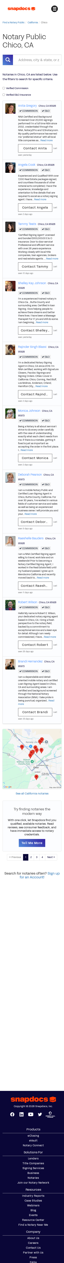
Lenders (33, 1158)
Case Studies (33, 1200)
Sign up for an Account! (40, 875)
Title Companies (33, 1163)
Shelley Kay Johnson (32, 283)
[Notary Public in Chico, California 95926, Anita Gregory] (10, 108)
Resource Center (33, 1220)
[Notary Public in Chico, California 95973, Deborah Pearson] (10, 477)
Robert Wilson (27, 602)
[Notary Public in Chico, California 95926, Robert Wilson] (10, 605)
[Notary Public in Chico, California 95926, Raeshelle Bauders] (10, 541)
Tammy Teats (27, 224)
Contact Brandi (35, 712)
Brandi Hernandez (30, 661)
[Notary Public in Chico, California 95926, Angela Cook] (10, 168)
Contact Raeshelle (36, 586)
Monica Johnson (29, 411)
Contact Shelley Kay (36, 330)
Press (33, 1257)
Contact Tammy (35, 266)
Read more (46, 140)
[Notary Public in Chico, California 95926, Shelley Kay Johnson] (10, 286)
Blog (33, 1210)
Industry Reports (33, 1195)
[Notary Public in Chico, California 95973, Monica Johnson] (10, 413)
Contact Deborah (35, 522)
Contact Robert (35, 645)
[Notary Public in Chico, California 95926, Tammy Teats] (10, 227)
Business (33, 1173)
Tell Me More (32, 843)
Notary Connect (33, 1145)
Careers (33, 1243)
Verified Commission (17, 88)
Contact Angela (35, 207)
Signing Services (33, 1168)
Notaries (33, 1177)
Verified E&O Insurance (18, 95)
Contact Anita (35, 148)
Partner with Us (33, 1252)
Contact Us (33, 1247)
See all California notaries (32, 794)
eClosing (33, 1135)
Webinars (33, 1205)
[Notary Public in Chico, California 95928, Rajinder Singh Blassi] (10, 350)
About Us (33, 1238)
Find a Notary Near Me (33, 1224)
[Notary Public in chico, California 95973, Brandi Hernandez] (10, 664)
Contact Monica (35, 458)
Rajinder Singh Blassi (32, 347)
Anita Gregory (27, 106)
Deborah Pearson (30, 475)
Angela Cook (26, 165)
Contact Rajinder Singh (36, 394)
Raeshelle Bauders (31, 538)
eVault (33, 1140)
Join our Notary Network (33, 1182)
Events (33, 1215)
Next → (51, 857)
